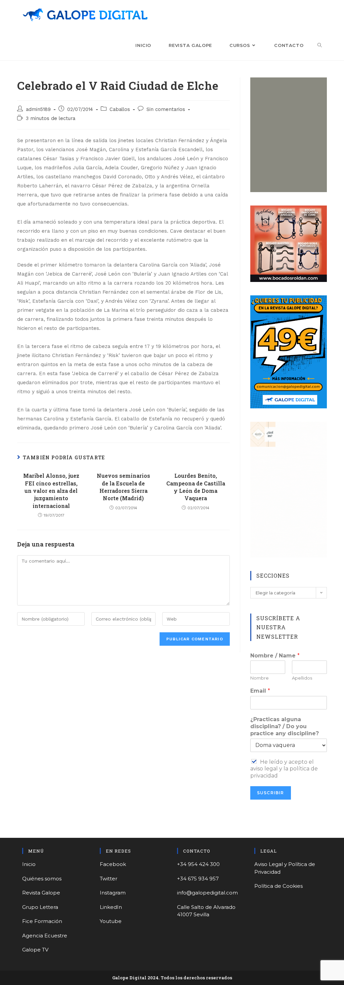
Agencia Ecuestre (44, 935)
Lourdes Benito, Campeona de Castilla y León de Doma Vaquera (195, 487)
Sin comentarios (165, 109)
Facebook (113, 864)
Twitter (108, 878)
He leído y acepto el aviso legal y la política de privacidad (284, 769)
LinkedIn (111, 907)
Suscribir (270, 792)
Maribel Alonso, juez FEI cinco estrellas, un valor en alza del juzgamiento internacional (51, 490)
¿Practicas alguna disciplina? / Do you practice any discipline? (284, 726)
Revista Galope (41, 892)
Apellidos (302, 678)
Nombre (259, 678)
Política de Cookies (278, 886)
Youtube (111, 921)
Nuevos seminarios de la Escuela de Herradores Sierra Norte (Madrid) (123, 487)
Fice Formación (42, 921)
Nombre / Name (275, 655)
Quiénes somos (41, 878)
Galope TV (35, 949)
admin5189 (38, 109)
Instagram (113, 892)
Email (260, 691)
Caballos (120, 109)
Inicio (29, 864)
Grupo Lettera (40, 907)
